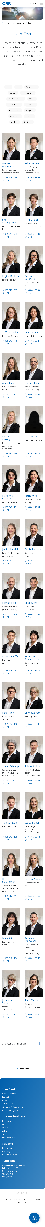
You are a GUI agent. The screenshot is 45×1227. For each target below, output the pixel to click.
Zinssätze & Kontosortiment (13, 1107)
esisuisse (27, 1202)
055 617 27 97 (11, 896)
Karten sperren (8, 1148)
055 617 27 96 (11, 453)
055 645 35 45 (11, 341)
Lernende (30, 104)
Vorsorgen (14, 116)
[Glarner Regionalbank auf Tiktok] (18, 1193)
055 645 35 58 (11, 670)
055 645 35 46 (11, 234)
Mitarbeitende (13, 104)
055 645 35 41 (34, 724)
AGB (18, 1202)
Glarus (12, 93)
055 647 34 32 (34, 670)
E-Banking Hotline (9, 1151)
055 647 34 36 (11, 958)
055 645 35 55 (34, 896)
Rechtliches (35, 1199)
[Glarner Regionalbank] (11, 3)
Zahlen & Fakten (9, 1103)
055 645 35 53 (34, 290)
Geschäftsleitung (15, 98)
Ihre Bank (9, 23)
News (4, 1100)
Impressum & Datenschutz (17, 1199)
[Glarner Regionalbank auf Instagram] (22, 1193)
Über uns (21, 23)
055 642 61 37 (11, 780)
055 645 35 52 (34, 837)
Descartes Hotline (9, 1154)
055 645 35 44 (34, 177)
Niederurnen (27, 93)
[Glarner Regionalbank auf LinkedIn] (27, 1193)
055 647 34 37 (11, 1014)
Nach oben (24, 1068)
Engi (17, 87)
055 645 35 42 (11, 560)
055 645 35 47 (34, 958)
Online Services (8, 1137)
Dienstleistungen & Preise (13, 1110)
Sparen (29, 116)
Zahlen (14, 122)
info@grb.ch (7, 1176)
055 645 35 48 (34, 614)
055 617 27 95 (11, 290)
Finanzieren (14, 110)
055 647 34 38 (11, 724)
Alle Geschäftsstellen (14, 1043)
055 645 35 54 (34, 780)
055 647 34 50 (8, 1174)
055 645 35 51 (34, 1014)
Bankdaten (6, 1097)
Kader (31, 98)
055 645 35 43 (34, 394)
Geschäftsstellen (9, 1093)
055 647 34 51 (11, 507)
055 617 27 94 (34, 507)
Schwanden (31, 87)
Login (33, 3)
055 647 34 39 (34, 453)
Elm (7, 87)
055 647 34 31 (11, 394)
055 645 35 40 (11, 177)
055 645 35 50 (11, 614)
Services (27, 122)
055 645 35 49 (34, 234)
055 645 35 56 (34, 560)
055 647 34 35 (11, 837)
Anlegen (29, 110)
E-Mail (7, 180)
